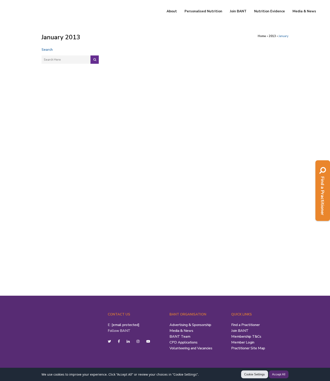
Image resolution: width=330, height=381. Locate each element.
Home (262, 36)
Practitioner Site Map (248, 348)
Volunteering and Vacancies (190, 348)
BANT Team (179, 336)
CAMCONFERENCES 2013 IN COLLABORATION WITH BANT (226, 61)
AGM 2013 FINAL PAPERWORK (139, 58)
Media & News (181, 330)
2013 (272, 36)
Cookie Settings (254, 374)
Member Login (242, 342)
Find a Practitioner (245, 324)
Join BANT (240, 330)
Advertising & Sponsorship (190, 324)
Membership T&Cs (246, 336)
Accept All (278, 374)
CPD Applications (183, 342)
